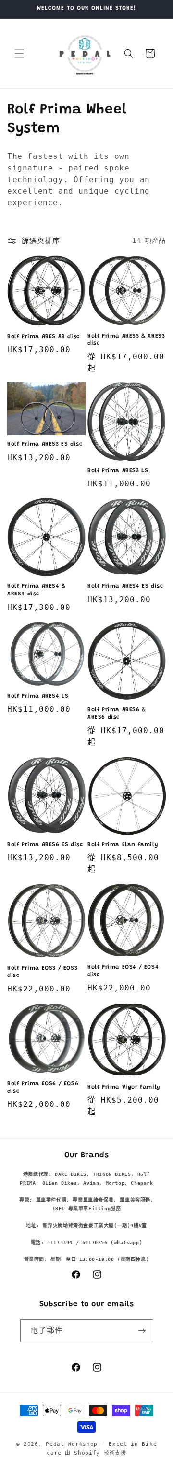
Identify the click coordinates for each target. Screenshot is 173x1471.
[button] (19, 53)
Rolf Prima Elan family (122, 845)
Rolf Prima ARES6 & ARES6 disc (116, 714)
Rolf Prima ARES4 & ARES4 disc (36, 590)
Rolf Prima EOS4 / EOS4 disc (123, 971)
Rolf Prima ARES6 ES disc (45, 845)
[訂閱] (142, 1330)
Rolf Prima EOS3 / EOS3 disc (42, 972)
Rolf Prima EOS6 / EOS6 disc (42, 1087)
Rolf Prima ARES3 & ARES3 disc (126, 340)
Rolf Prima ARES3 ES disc (44, 444)
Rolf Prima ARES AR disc (43, 336)
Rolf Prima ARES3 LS (117, 471)
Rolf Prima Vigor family (123, 1087)
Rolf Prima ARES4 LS (37, 696)
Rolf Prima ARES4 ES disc (125, 586)
